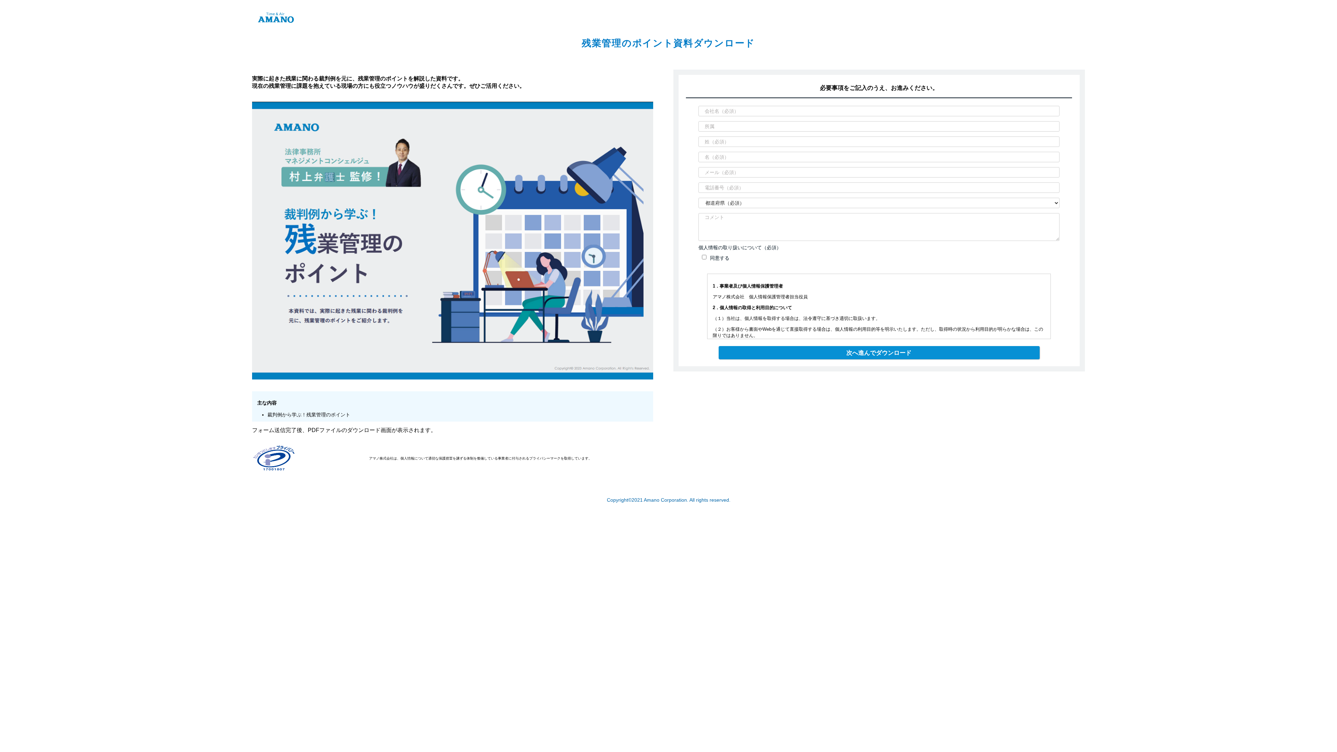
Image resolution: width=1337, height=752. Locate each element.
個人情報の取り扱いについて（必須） (739, 247)
